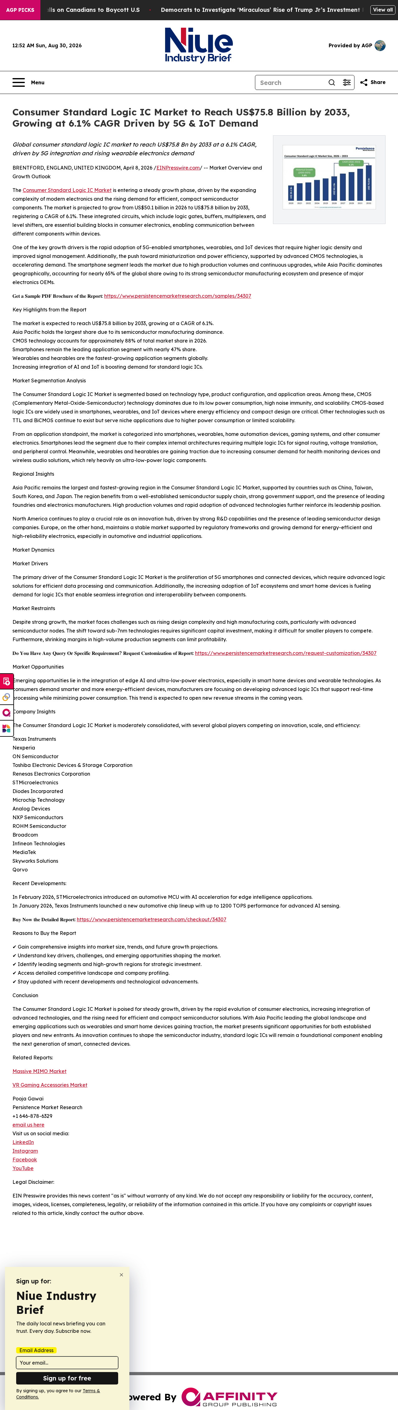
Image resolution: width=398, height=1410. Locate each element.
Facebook (24, 1159)
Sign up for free (67, 1378)
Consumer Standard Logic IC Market (67, 190)
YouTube (23, 1168)
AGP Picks (20, 10)
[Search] (331, 82)
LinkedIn (23, 1142)
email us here (28, 1125)
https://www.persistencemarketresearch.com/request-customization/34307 (286, 653)
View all (383, 10)
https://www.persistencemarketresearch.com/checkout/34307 (151, 919)
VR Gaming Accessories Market (49, 1085)
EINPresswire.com (178, 168)
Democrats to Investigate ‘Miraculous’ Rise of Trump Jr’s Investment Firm (268, 9)
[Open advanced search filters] (346, 82)
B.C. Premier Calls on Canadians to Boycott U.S (72, 9)
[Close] (121, 1275)
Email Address (36, 1350)
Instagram (25, 1151)
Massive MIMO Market (39, 1071)
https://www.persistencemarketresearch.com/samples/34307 (177, 296)
